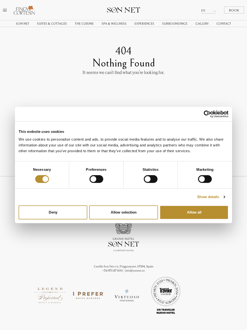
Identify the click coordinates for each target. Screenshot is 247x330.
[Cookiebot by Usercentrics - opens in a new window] (207, 114)
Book (234, 10)
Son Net (22, 24)
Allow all (194, 212)
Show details (208, 197)
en (203, 10)
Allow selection (124, 212)
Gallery (202, 24)
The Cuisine (84, 24)
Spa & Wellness (114, 24)
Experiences (144, 24)
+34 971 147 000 (112, 270)
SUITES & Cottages (52, 24)
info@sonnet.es (135, 270)
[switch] (96, 179)
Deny (53, 212)
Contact (223, 24)
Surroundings (174, 24)
